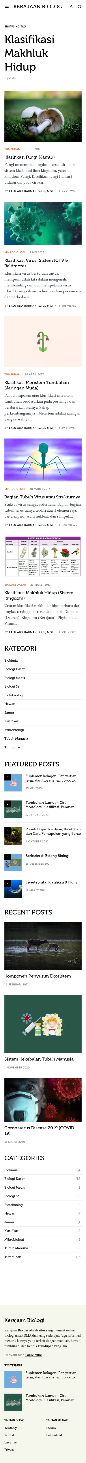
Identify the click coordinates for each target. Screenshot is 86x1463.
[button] (6, 6)
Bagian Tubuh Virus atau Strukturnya (42, 497)
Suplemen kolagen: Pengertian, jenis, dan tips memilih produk (51, 778)
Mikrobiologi (14, 252)
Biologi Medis (14, 678)
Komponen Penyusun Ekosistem (37, 976)
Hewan (9, 704)
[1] (13, 782)
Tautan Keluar (56, 1420)
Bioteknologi (14, 695)
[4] (13, 862)
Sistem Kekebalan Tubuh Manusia (39, 1059)
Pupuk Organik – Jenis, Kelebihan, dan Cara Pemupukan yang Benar (54, 831)
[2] (13, 809)
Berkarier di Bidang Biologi (47, 856)
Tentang (10, 1428)
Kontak (9, 1435)
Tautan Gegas (14, 1420)
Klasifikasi (11, 721)
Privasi (9, 1450)
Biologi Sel (12, 686)
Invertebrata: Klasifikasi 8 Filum (51, 882)
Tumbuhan (12, 149)
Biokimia (11, 661)
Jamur (9, 713)
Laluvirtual (33, 1354)
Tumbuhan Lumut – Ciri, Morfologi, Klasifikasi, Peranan (50, 804)
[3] (13, 835)
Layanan (10, 1442)
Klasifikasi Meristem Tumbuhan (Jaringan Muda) (36, 385)
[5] (13, 889)
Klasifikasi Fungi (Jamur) (29, 157)
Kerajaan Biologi (38, 6)
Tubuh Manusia (16, 739)
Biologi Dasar (15, 585)
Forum (51, 1428)
